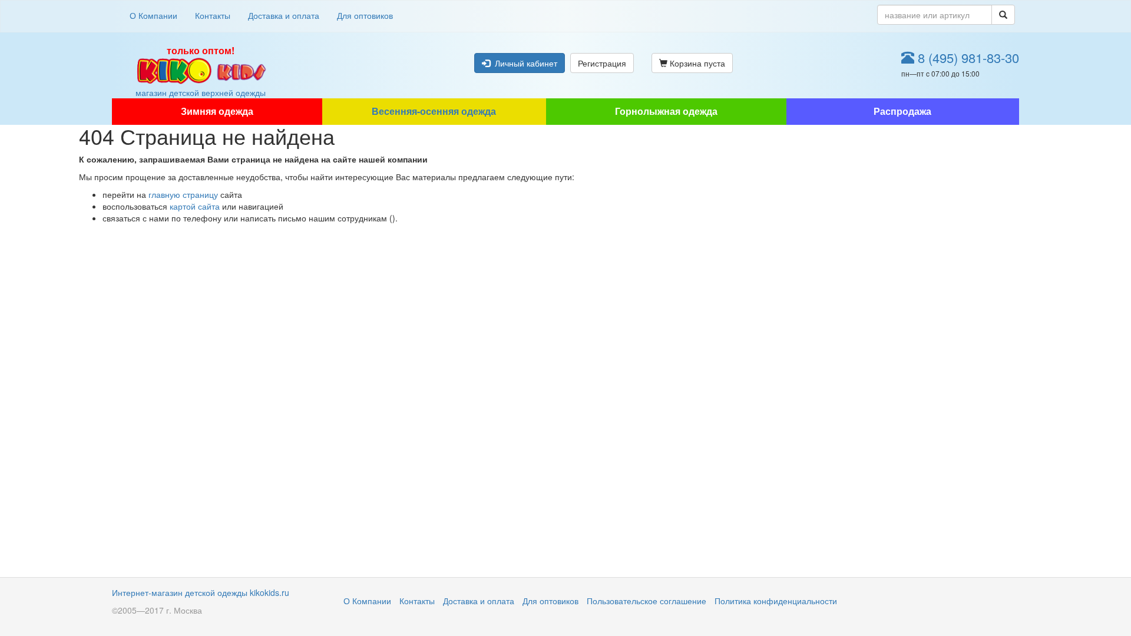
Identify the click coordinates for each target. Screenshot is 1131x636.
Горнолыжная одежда (666, 111)
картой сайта (195, 206)
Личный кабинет (523, 63)
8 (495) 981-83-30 (966, 57)
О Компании (153, 15)
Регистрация (602, 63)
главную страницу (183, 194)
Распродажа (902, 111)
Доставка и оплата (283, 15)
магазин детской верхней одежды (200, 71)
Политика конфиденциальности (776, 601)
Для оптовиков (365, 15)
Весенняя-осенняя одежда (434, 111)
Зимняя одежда (217, 111)
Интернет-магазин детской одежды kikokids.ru (200, 592)
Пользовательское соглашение (646, 601)
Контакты (212, 15)
